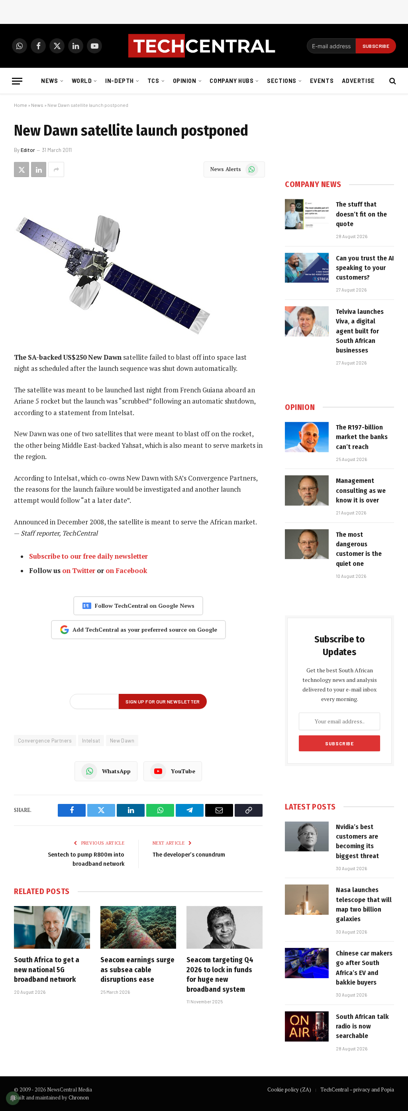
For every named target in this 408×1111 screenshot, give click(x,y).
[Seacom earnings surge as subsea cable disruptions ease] (138, 927)
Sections (281, 80)
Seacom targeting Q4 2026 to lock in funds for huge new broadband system (219, 974)
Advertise (358, 80)
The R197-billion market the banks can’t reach (362, 437)
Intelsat (91, 740)
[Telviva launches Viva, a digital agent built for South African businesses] (307, 321)
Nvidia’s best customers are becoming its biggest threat (357, 841)
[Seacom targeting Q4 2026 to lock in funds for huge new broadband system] (224, 927)
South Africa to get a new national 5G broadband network (46, 969)
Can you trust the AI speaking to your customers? (365, 268)
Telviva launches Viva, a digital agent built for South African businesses (360, 331)
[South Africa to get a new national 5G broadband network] (52, 927)
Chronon (79, 1097)
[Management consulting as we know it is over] (307, 490)
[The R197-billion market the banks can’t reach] (307, 437)
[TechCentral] (204, 46)
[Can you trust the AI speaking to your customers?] (307, 268)
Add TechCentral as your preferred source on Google (145, 629)
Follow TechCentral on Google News (144, 605)
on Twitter (78, 570)
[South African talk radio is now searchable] (307, 1026)
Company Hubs (231, 80)
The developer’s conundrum (189, 854)
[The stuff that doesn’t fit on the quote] (307, 214)
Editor (28, 150)
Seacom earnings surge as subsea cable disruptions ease (137, 969)
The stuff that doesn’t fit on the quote (361, 214)
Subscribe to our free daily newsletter (88, 556)
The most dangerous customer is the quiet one (359, 549)
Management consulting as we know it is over (361, 490)
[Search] (392, 81)
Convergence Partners (45, 740)
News (49, 80)
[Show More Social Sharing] (56, 169)
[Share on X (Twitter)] (21, 169)
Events (321, 80)
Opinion (184, 80)
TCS (153, 80)
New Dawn (122, 740)
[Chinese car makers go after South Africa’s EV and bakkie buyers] (307, 963)
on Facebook (126, 570)
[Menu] (17, 81)
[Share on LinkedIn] (38, 169)
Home (20, 105)
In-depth (119, 80)
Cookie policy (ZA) (289, 1089)
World (82, 80)
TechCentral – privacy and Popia (357, 1089)
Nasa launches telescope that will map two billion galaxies (364, 904)
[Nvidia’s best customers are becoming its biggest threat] (307, 836)
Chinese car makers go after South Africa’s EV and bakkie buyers (364, 968)
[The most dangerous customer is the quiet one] (307, 544)
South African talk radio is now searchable (362, 1026)
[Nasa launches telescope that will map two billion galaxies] (307, 899)
